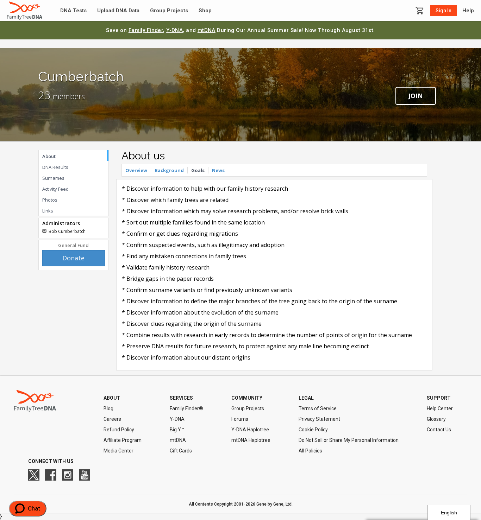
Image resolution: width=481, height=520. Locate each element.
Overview (136, 170)
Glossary (436, 419)
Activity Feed (55, 189)
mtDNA (206, 30)
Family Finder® (186, 408)
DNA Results (55, 167)
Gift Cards (181, 450)
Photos (49, 200)
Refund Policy (119, 429)
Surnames (53, 178)
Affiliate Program (123, 440)
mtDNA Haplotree (250, 440)
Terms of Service (318, 408)
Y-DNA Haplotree (250, 429)
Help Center (440, 408)
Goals (198, 170)
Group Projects (169, 10)
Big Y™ (177, 429)
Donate (73, 258)
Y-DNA (174, 30)
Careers (112, 419)
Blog (108, 408)
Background (169, 170)
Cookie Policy (313, 429)
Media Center (118, 450)
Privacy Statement (319, 419)
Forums (239, 419)
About (49, 156)
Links (47, 211)
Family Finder (146, 30)
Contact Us (439, 429)
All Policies (310, 450)
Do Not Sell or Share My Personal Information (349, 440)
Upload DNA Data (118, 10)
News (218, 170)
